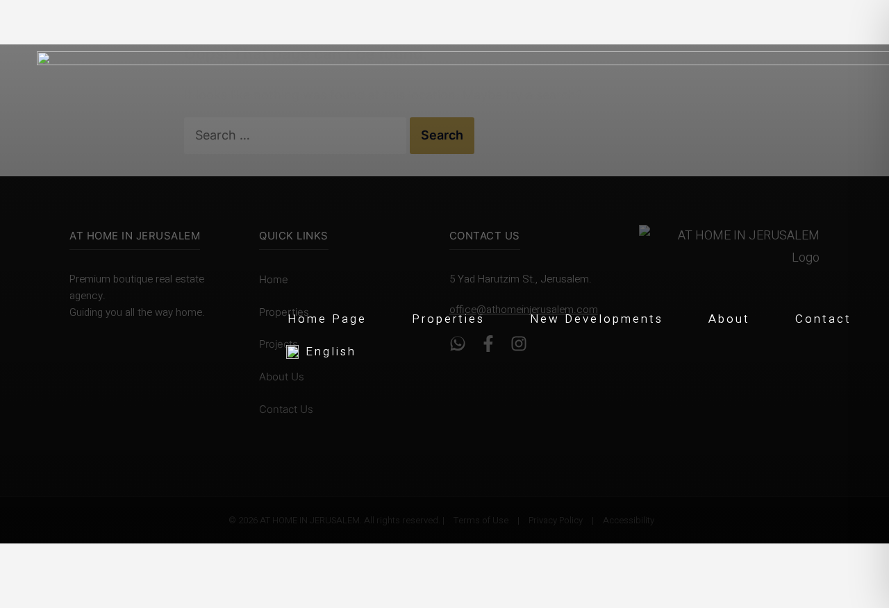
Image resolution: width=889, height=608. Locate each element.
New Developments (596, 319)
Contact (823, 319)
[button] (578, 349)
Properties (448, 319)
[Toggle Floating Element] (855, 519)
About (729, 319)
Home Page (327, 319)
